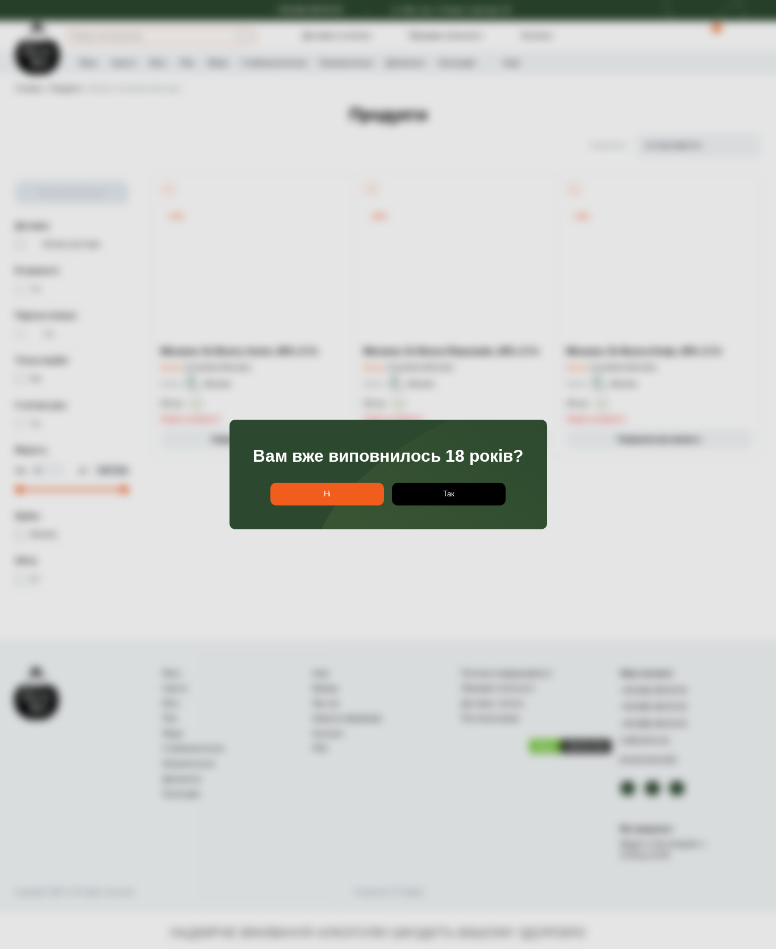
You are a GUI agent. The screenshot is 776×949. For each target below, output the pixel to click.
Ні (327, 494)
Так (448, 494)
